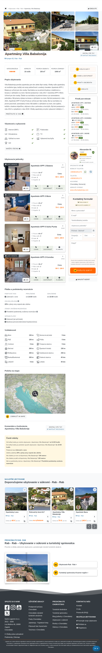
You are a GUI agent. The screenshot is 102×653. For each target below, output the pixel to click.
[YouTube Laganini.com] (19, 607)
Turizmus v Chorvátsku (37, 630)
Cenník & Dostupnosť (84, 76)
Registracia (82, 628)
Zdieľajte (93, 8)
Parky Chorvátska (35, 619)
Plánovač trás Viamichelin (38, 626)
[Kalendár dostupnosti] (24, 521)
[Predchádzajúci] (7, 498)
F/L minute (59, 188)
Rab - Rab (20, 8)
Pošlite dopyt (84, 69)
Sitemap (17, 637)
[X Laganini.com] (7, 613)
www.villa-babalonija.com (79, 190)
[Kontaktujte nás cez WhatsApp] (85, 172)
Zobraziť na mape (17, 416)
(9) (27, 219)
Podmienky (9, 637)
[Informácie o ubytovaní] (24, 516)
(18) (26, 188)
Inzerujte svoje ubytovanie (87, 621)
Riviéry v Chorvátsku (59, 623)
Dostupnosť (48, 188)
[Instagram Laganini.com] (13, 607)
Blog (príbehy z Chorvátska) (62, 616)
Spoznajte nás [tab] (76, 165)
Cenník (36, 188)
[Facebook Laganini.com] (7, 607)
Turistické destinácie (59, 609)
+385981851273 (76, 172)
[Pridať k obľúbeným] (24, 489)
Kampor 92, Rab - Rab (14, 58)
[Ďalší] (24, 498)
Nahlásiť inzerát (83, 279)
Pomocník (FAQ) (82, 612)
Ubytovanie (12, 8)
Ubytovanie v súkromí (60, 620)
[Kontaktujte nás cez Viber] (90, 172)
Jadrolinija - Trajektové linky (38, 623)
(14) (26, 249)
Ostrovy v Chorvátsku (60, 627)
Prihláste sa (81, 624)
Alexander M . (14, 46)
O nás (78, 609)
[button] (35, 394)
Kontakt (79, 605)
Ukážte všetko (12, 148)
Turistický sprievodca (59, 613)
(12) (94, 47)
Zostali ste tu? (89, 54)
